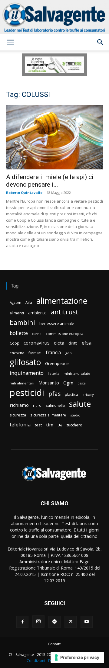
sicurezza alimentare (48, 415)
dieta (59, 343)
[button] (10, 42)
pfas (54, 394)
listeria (53, 373)
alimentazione (61, 300)
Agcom (15, 302)
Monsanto (48, 383)
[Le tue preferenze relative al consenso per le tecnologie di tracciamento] (77, 657)
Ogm (68, 383)
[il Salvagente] (54, 17)
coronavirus (37, 343)
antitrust (64, 312)
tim (49, 425)
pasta (82, 383)
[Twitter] (70, 622)
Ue (60, 425)
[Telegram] (54, 622)
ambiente (37, 313)
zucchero (74, 425)
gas (68, 352)
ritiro (37, 405)
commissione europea (64, 333)
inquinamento (27, 373)
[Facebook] (22, 622)
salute (80, 404)
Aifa (28, 302)
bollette (19, 333)
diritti (73, 343)
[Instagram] (38, 621)
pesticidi (27, 393)
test (38, 425)
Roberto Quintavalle (24, 192)
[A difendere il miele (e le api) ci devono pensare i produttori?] (54, 137)
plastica (71, 394)
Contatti (54, 644)
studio (75, 415)
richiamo (19, 405)
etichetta (17, 353)
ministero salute (77, 373)
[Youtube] (87, 622)
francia (53, 352)
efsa (86, 343)
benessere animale (56, 323)
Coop (14, 343)
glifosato (25, 362)
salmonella (55, 405)
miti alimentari (22, 383)
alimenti (17, 313)
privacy (88, 394)
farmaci (34, 352)
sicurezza (18, 415)
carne (36, 333)
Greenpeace (57, 363)
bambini (22, 322)
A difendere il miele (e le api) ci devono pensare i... (50, 180)
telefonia (20, 424)
